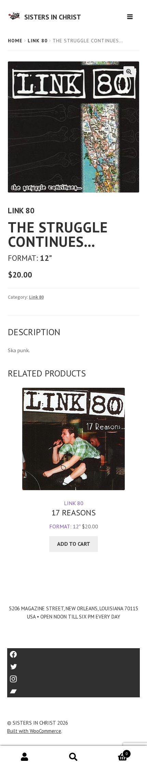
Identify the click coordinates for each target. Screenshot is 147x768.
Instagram (73, 676)
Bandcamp (73, 689)
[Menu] (130, 14)
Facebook (73, 652)
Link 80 (38, 41)
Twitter (74, 664)
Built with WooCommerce (34, 731)
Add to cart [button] (73, 543)
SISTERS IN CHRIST (52, 17)
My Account (24, 757)
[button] (128, 71)
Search (73, 757)
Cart (113, 751)
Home (15, 41)
